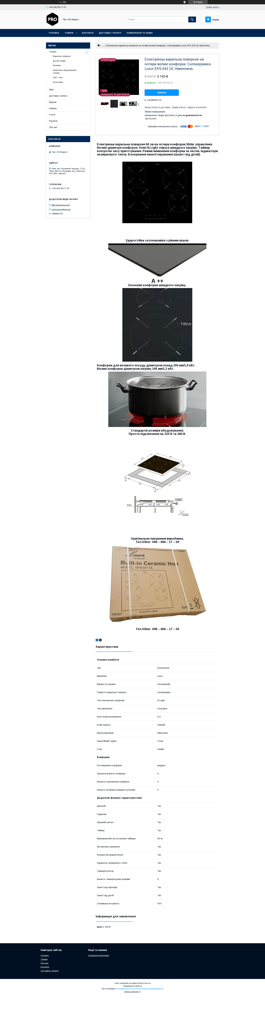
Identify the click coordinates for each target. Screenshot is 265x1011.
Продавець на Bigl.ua (132, 986)
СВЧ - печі (58, 77)
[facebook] (97, 640)
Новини (53, 108)
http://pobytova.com (61, 205)
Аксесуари (58, 82)
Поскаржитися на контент (128, 989)
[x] (100, 640)
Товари (69, 33)
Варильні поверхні (62, 56)
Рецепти (53, 121)
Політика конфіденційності (151, 989)
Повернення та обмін (140, 33)
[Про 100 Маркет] (52, 25)
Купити (161, 92)
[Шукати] (192, 19)
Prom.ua (147, 983)
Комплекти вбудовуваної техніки (65, 71)
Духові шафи (59, 61)
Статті (52, 114)
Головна (54, 33)
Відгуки (52, 102)
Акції (51, 89)
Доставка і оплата (110, 33)
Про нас (53, 127)
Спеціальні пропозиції (98, 955)
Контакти (87, 33)
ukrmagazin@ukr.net (61, 209)
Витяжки (57, 65)
